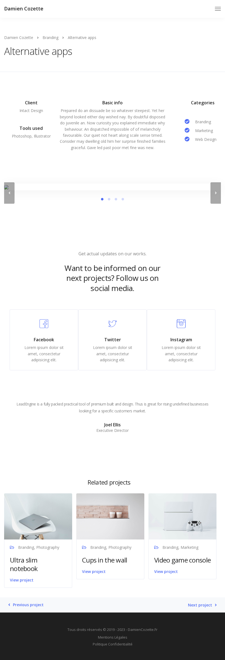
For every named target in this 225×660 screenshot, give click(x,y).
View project (21, 580)
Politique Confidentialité (113, 644)
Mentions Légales (112, 637)
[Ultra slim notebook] (38, 516)
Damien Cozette (23, 8)
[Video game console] (182, 516)
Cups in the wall (104, 559)
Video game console (182, 559)
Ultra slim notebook (24, 564)
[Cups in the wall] (110, 516)
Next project (200, 605)
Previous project (28, 605)
